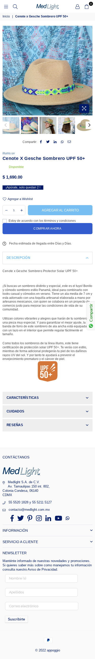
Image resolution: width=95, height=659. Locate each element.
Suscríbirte (16, 619)
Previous (6, 70)
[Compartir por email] (69, 142)
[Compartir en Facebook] (41, 142)
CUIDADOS (15, 411)
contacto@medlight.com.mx (29, 509)
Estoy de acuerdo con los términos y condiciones (42, 221)
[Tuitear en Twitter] (48, 142)
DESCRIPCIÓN (18, 258)
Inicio (6, 16)
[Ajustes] (77, 6)
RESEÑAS (15, 425)
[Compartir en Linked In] (55, 142)
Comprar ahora (47, 228)
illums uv (9, 153)
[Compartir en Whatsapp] (62, 142)
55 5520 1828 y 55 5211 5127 (30, 502)
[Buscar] (15, 6)
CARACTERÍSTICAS (23, 398)
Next (88, 70)
